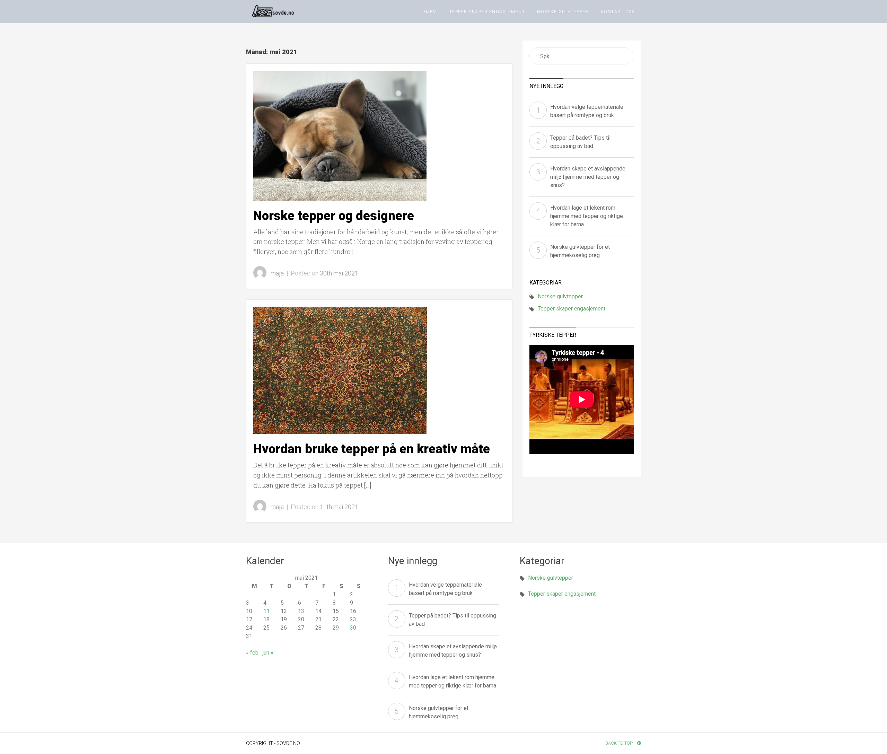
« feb (252, 652)
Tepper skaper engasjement (487, 11)
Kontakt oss (618, 11)
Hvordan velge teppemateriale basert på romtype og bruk (586, 111)
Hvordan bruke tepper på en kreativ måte (371, 449)
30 (353, 627)
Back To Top (619, 743)
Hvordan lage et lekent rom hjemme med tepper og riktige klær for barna (586, 216)
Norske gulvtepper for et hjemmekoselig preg (580, 251)
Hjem (430, 11)
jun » (268, 652)
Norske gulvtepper (563, 11)
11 (266, 611)
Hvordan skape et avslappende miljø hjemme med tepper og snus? (587, 176)
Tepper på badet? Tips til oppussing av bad (580, 141)
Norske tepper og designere (333, 216)
